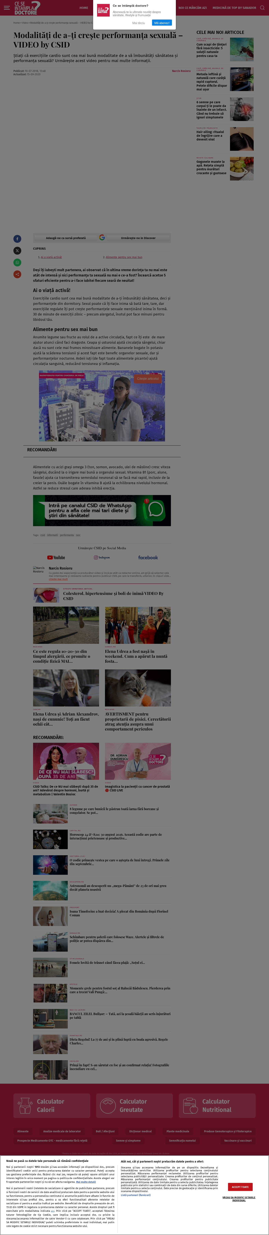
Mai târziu (138, 22)
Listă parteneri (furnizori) (135, 1195)
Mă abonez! (162, 22)
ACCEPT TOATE (240, 1187)
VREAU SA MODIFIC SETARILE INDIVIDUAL (239, 1199)
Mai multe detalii (86, 1181)
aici (52, 1211)
